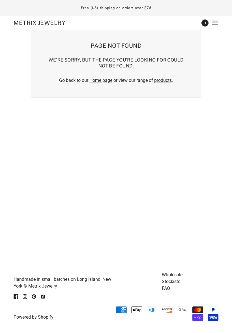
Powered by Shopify (33, 317)
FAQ (166, 288)
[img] (15, 296)
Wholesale (172, 274)
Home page (100, 80)
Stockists (171, 281)
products (163, 80)
